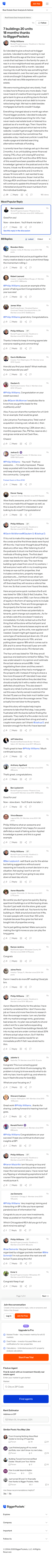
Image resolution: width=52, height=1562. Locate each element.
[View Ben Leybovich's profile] (6, 209)
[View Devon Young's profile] (6, 494)
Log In (8, 1316)
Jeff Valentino (17, 739)
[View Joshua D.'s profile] (6, 454)
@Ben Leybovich (11, 861)
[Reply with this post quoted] (22, 195)
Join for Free (22, 1316)
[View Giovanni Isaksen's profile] (6, 1097)
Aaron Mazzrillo (17, 890)
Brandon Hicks (17, 247)
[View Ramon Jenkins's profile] (6, 948)
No (10, 1493)
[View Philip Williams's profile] (6, 42)
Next (44, 1296)
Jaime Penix (16, 969)
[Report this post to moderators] (31, 195)
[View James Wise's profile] (6, 307)
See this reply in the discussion (16, 230)
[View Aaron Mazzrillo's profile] (6, 892)
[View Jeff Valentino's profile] (6, 740)
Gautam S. (15, 383)
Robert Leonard (17, 276)
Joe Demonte (16, 1194)
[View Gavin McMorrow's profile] (6, 358)
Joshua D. (15, 452)
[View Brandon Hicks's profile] (6, 248)
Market (6, 1381)
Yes (4, 1493)
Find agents (26, 1399)
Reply (15, 194)
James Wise (16, 305)
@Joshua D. (40, 533)
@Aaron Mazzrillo (12, 1164)
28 (7, 194)
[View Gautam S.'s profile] (6, 384)
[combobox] (27, 1387)
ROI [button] (34, 1077)
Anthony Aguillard (19, 765)
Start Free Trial (26, 1357)
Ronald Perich (17, 1125)
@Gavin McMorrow (17, 400)
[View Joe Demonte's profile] (6, 1195)
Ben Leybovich (17, 208)
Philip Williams (17, 41)
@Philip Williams (11, 285)
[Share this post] (26, 195)
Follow (43, 23)
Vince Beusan (17, 815)
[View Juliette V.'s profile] (6, 1059)
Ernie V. (14, 1272)
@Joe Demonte (10, 1249)
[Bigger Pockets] (4, 3)
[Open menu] (47, 3)
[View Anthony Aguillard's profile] (6, 766)
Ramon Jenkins (17, 947)
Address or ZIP (9, 1414)
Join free (36, 4)
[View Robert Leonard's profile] (6, 277)
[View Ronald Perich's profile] (6, 1126)
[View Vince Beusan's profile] (6, 817)
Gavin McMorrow (18, 357)
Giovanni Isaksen (18, 1096)
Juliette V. (15, 1057)
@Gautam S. (28, 533)
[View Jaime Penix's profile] (6, 971)
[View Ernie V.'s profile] (6, 1273)
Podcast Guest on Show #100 (14, 480)
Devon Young (16, 493)
